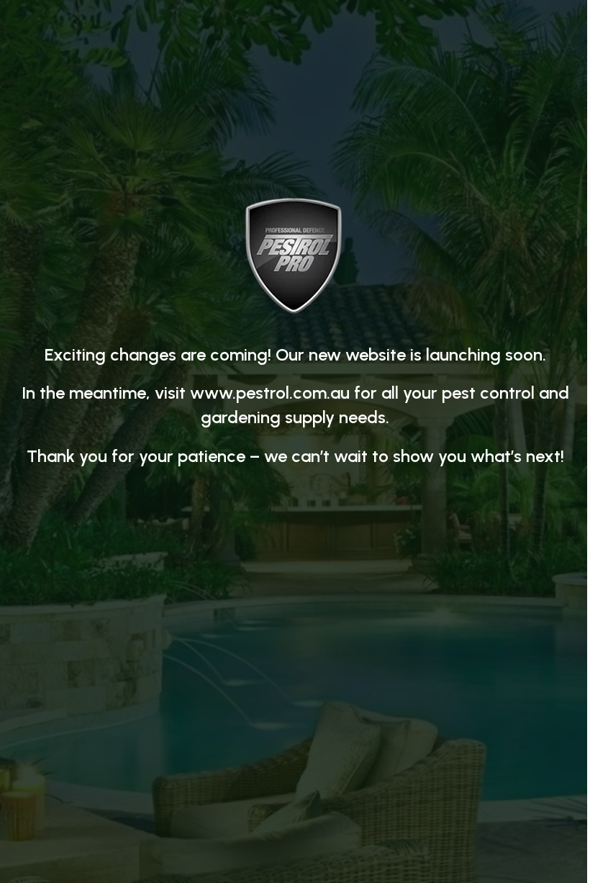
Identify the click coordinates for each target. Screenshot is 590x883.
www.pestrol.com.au (270, 392)
